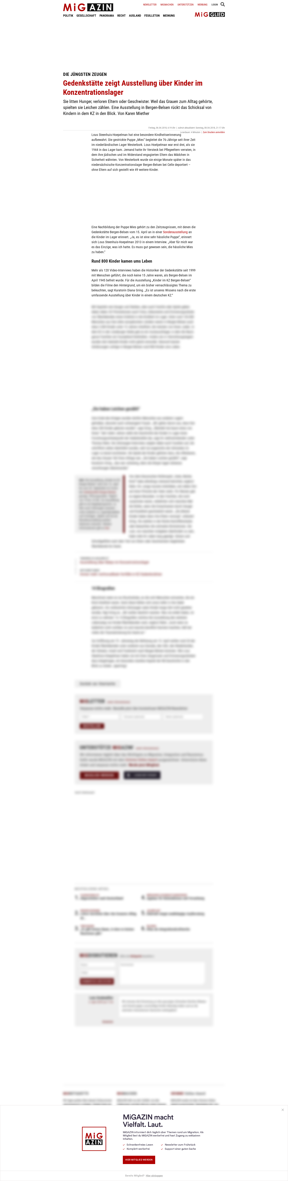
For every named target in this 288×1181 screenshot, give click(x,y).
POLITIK (68, 15)
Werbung (203, 4)
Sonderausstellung (175, 232)
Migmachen (167, 4)
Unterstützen (186, 4)
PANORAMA (107, 15)
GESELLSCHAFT (86, 15)
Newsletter (149, 4)
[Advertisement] (144, 44)
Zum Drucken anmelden (214, 132)
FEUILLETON (152, 15)
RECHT (121, 15)
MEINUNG (169, 15)
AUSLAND (135, 15)
